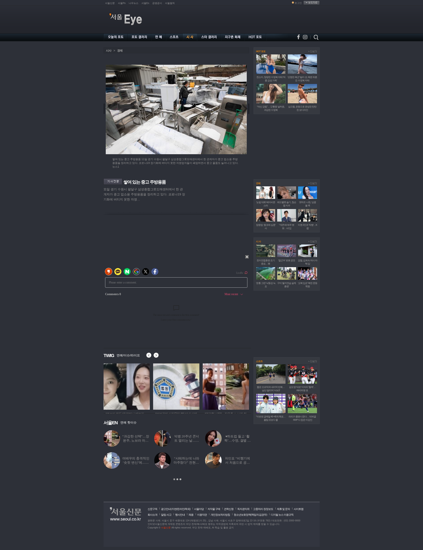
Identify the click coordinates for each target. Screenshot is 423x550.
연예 (258, 183)
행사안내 (180, 514)
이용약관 (202, 514)
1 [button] (174, 479)
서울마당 (199, 509)
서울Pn (122, 3)
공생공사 (157, 3)
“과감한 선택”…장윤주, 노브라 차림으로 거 (135, 440)
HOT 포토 (260, 51)
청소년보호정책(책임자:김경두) (250, 514)
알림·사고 (166, 514)
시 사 (258, 241)
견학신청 (229, 509)
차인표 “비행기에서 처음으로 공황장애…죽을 (237, 463)
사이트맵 (298, 509)
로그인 (298, 3)
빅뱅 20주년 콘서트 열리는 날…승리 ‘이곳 (186, 440)
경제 (119, 50)
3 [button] (180, 479)
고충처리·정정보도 (263, 509)
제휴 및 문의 (283, 509)
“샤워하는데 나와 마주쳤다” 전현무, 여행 (187, 463)
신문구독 (152, 509)
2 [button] (177, 479)
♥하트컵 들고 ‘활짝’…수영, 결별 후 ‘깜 (237, 440)
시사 (108, 50)
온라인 (180, 509)
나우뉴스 (133, 3)
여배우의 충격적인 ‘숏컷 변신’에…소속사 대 (135, 463)
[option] (135, 385)
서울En (145, 3)
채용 (191, 514)
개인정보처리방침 (220, 514)
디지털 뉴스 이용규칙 (282, 514)
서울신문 (110, 3)
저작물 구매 (214, 509)
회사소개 (152, 514)
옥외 (187, 509)
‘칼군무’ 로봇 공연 (286, 260)
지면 (174, 509)
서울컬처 (170, 3)
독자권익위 (243, 509)
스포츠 (259, 361)
